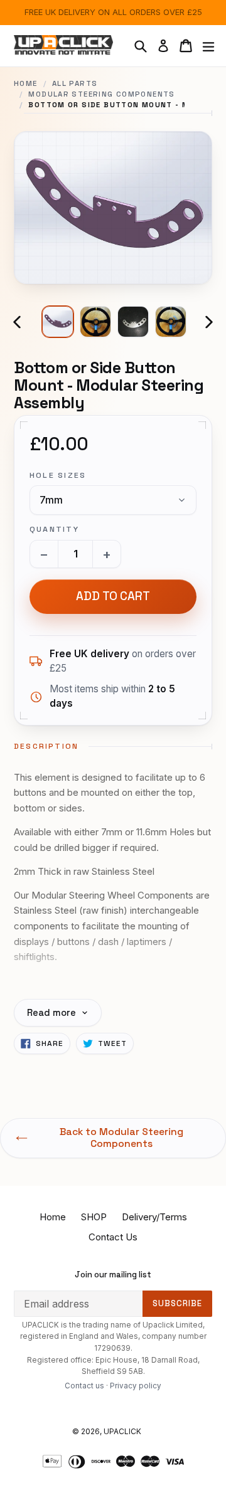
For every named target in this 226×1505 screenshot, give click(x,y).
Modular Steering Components (101, 94)
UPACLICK (122, 1431)
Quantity (54, 529)
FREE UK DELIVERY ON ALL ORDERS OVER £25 (113, 12)
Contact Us (113, 1237)
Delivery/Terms (154, 1217)
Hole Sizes (58, 475)
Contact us (84, 1385)
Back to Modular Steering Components (121, 1138)
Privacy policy (135, 1385)
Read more (51, 1012)
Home (26, 83)
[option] (58, 322)
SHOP (94, 1217)
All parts (74, 83)
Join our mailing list (113, 1275)
